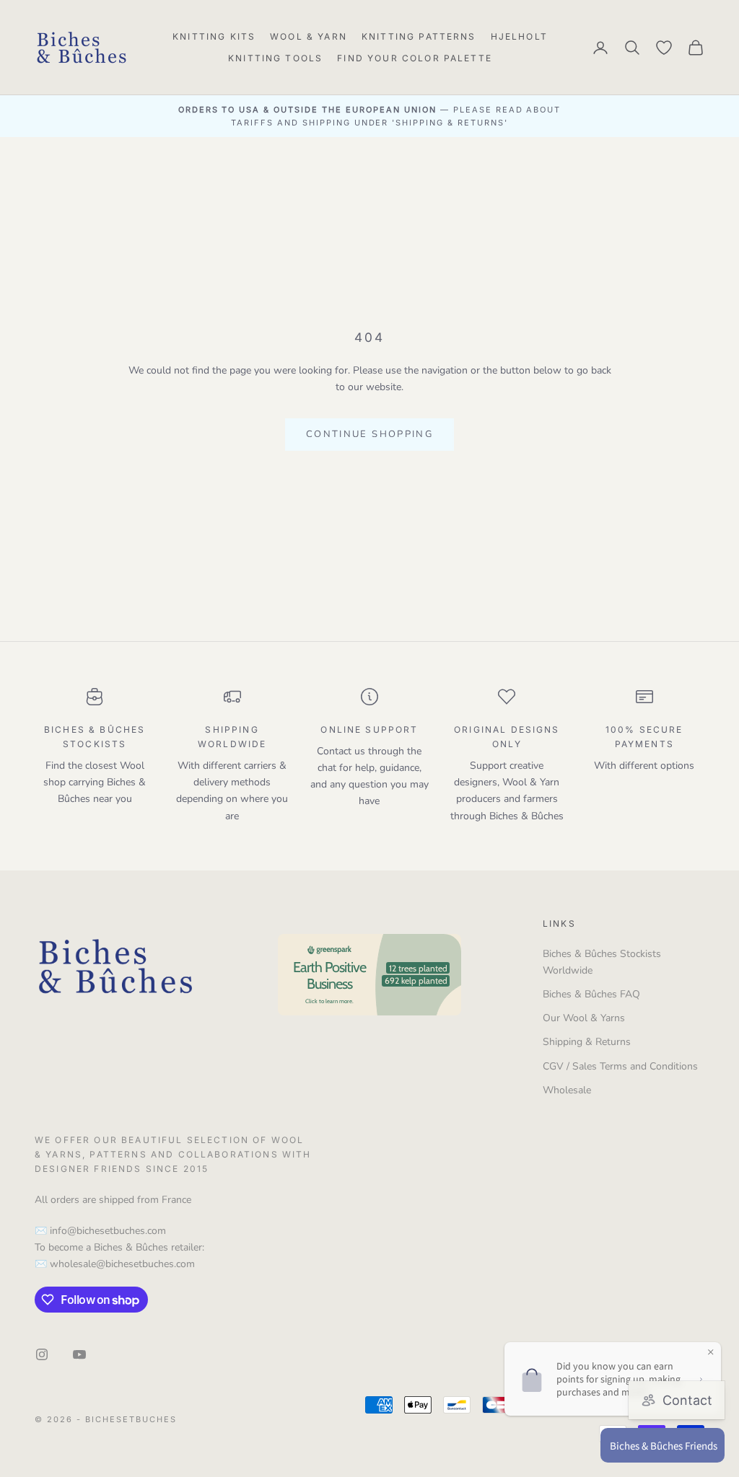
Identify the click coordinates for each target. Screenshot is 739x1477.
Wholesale (567, 1090)
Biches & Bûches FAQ (591, 994)
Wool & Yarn (308, 36)
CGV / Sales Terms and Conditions (620, 1066)
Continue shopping (369, 434)
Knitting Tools (275, 58)
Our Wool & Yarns (584, 1018)
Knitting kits (213, 36)
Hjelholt (519, 36)
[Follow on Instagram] (42, 1354)
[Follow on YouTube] (79, 1354)
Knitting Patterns (419, 36)
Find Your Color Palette (414, 58)
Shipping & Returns (587, 1042)
